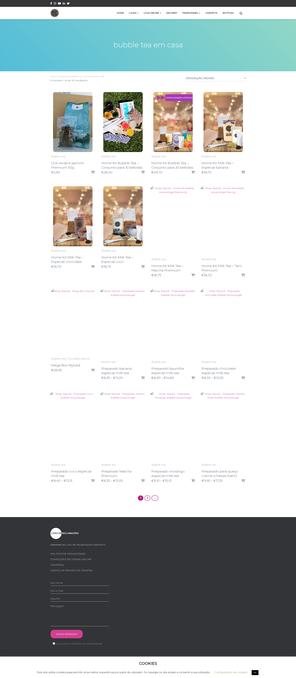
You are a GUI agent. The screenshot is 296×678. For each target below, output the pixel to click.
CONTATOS (57, 564)
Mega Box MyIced (65, 365)
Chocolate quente (78, 358)
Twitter (68, 4)
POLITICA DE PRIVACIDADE (67, 553)
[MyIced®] (54, 13)
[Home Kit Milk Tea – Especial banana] (223, 122)
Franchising (190, 13)
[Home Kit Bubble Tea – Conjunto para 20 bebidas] (173, 122)
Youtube (59, 4)
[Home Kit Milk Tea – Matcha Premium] (173, 220)
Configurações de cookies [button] (230, 672)
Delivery (171, 13)
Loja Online (151, 13)
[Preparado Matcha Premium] (123, 426)
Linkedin (64, 4)
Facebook (51, 4)
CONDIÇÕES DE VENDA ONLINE (71, 559)
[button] (138, 13)
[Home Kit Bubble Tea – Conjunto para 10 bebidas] (123, 122)
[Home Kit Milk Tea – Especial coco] (123, 216)
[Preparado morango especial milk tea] (173, 426)
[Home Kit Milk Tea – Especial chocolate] (72, 216)
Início (53, 76)
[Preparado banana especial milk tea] (123, 323)
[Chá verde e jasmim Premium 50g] (72, 122)
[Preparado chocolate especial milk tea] (223, 323)
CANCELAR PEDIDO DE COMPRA (71, 570)
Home (120, 13)
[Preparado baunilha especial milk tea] (173, 323)
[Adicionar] (93, 172)
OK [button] (255, 672)
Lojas (133, 13)
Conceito (211, 13)
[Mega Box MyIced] (72, 321)
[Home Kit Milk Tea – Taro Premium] (223, 220)
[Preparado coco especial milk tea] (72, 426)
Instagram (55, 4)
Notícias (228, 13)
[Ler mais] (243, 172)
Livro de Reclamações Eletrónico (86, 544)
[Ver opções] (143, 172)
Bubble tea (58, 156)
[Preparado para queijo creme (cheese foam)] (223, 426)
